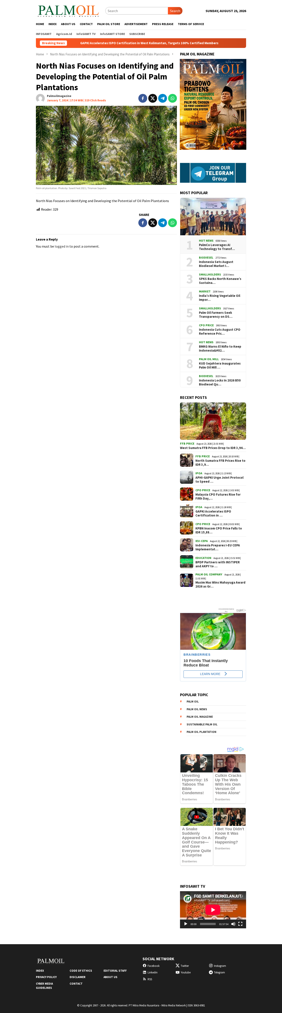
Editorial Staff (115, 971)
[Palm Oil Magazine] (68, 10)
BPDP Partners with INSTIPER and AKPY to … (217, 564)
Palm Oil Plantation (201, 732)
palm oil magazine (200, 717)
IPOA (198, 473)
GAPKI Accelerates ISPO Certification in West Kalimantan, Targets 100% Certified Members (110, 43)
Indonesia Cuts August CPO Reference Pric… (219, 332)
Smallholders (210, 274)
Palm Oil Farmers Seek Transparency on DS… (215, 315)
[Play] (186, 924)
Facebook (154, 966)
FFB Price (187, 443)
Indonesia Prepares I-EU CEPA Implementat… (217, 547)
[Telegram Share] (162, 98)
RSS (150, 979)
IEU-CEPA (201, 541)
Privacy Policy (46, 977)
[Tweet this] (152, 98)
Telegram (219, 972)
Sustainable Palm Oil (202, 724)
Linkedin (153, 972)
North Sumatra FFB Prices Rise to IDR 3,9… (220, 463)
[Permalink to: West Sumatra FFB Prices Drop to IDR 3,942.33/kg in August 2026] (213, 421)
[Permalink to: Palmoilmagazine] (40, 98)
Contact (76, 984)
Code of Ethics (81, 971)
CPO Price (206, 325)
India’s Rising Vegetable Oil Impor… (219, 298)
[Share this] (142, 98)
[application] (213, 909)
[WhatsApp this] (172, 98)
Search (175, 11)
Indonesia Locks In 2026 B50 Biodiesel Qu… (220, 382)
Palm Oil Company (208, 574)
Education (203, 558)
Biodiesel (206, 257)
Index (40, 971)
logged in (62, 246)
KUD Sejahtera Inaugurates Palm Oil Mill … (220, 365)
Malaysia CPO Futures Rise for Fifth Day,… (218, 496)
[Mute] (233, 924)
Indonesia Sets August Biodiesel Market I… (216, 264)
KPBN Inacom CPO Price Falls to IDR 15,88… (218, 530)
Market (205, 291)
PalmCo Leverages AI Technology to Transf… (217, 247)
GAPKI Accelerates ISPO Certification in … (213, 513)
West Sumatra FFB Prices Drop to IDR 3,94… (213, 448)
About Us (110, 977)
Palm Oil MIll (209, 359)
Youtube (186, 972)
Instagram (220, 966)
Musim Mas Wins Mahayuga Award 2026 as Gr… (220, 584)
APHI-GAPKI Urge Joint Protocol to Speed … (219, 480)
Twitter (185, 966)
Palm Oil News (197, 709)
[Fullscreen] (240, 924)
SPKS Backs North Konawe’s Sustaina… (220, 281)
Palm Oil (193, 701)
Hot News (206, 241)
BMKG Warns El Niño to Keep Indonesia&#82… (220, 348)
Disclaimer (77, 977)
